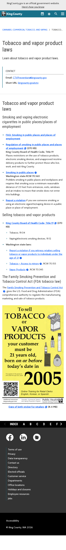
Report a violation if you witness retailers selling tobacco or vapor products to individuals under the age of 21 (35, 254)
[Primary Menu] (62, 13)
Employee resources (18, 494)
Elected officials (16, 471)
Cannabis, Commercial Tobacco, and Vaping (24, 29)
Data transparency (17, 458)
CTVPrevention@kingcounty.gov (30, 77)
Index (14, 424)
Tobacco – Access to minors (24, 263)
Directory (13, 467)
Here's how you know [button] (33, 6)
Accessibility (12, 520)
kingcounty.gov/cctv (28, 82)
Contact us (13, 462)
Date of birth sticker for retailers (26, 406)
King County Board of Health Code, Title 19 (30, 223)
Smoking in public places (20, 172)
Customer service (17, 476)
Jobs (10, 498)
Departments (15, 480)
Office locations (16, 485)
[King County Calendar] (42, 13)
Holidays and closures (19, 489)
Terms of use (15, 449)
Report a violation (16, 200)
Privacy (11, 453)
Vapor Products (17, 269)
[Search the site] (55, 13)
